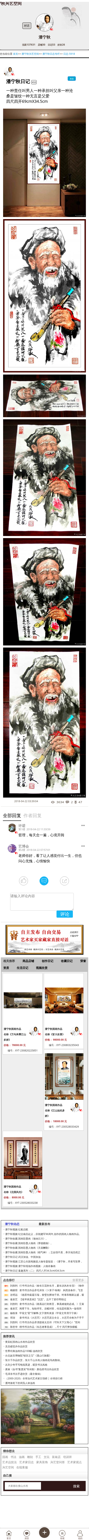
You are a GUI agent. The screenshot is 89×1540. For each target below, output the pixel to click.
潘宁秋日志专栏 (51, 54)
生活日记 (22, 968)
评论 (64, 914)
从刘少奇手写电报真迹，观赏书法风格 (26, 1364)
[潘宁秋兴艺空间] (8, 71)
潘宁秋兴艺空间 (30, 54)
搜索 (76, 1486)
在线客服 (22, 1467)
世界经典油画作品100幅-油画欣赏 (24, 1351)
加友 (72, 78)
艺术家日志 (26, 1462)
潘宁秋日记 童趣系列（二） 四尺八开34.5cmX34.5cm (35, 1270)
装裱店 (56, 1457)
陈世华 (14, 1327)
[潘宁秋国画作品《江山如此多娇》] (64, 1076)
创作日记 (47, 961)
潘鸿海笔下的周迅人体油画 (20, 1383)
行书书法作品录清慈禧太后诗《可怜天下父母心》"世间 (49, 1322)
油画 (22, 1457)
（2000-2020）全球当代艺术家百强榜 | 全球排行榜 (34, 1378)
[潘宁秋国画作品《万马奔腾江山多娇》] (22, 1000)
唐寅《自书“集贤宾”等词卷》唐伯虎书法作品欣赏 (32, 1369)
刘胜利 (14, 1285)
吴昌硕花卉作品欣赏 (16, 1346)
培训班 (67, 1457)
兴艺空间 (8, 1467)
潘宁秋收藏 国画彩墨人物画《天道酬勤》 (28, 1248)
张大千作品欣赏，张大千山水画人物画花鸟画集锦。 (33, 1360)
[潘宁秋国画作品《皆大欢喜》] (64, 1000)
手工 (38, 1457)
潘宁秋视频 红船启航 (16, 1229)
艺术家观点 (74, 1462)
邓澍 (12, 1317)
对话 (26, 25)
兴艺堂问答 (57, 1462)
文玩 (46, 1457)
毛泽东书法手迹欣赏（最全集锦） (23, 1374)
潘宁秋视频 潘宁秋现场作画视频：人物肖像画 (30, 1266)
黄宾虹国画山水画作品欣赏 (20, 1342)
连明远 (14, 1295)
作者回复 (32, 815)
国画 (5, 1457)
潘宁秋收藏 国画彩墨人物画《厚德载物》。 (29, 1243)
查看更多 (78, 1280)
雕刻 (30, 1457)
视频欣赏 (42, 968)
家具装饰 (42, 1462)
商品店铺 (28, 961)
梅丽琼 (14, 1290)
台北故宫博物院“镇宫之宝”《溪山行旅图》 (28, 1355)
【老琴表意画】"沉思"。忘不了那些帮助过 (42, 1299)
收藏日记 (67, 961)
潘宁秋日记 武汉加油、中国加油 (23, 1257)
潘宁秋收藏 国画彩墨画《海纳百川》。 (26, 1238)
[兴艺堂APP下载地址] (44, 938)
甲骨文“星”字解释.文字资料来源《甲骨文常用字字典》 (49, 1313)
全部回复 (12, 815)
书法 (13, 1457)
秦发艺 (14, 1299)
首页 (15, 54)
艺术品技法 (9, 1462)
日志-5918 (69, 54)
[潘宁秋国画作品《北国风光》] (22, 1158)
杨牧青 (14, 1313)
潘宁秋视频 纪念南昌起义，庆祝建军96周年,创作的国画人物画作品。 (43, 1234)
